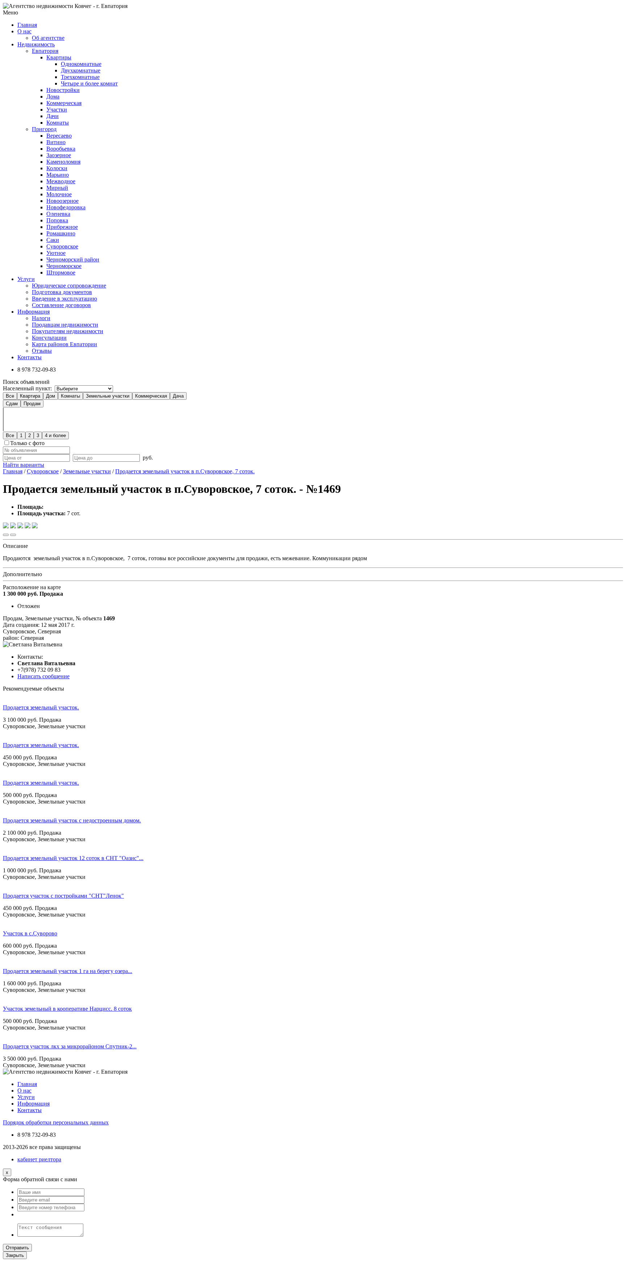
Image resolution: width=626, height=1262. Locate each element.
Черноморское (64, 266)
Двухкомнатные (80, 70)
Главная (12, 471)
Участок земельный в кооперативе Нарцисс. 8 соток (67, 1009)
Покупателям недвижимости (67, 331)
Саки (52, 240)
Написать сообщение (43, 676)
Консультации (49, 338)
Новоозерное (62, 201)
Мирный (57, 188)
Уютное (56, 253)
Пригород (44, 129)
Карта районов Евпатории (64, 344)
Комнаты (57, 123)
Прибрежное (62, 227)
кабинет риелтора (39, 1159)
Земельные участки (107, 396)
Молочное (59, 194)
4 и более (55, 435)
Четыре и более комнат (89, 83)
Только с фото (27, 443)
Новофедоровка (65, 207)
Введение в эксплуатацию (64, 298)
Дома (52, 96)
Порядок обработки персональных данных (56, 1122)
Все (10, 396)
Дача (178, 396)
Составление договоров (61, 305)
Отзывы (42, 351)
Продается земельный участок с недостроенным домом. (72, 820)
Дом (50, 396)
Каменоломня (63, 162)
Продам (32, 403)
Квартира (30, 396)
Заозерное (58, 155)
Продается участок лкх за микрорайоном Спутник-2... (70, 1046)
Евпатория (45, 51)
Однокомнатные (81, 64)
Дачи (52, 116)
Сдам (12, 403)
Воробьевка (60, 149)
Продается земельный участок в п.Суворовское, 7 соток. (185, 471)
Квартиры (58, 57)
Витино (56, 142)
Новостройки (63, 90)
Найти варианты (23, 465)
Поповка (57, 220)
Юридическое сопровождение (69, 285)
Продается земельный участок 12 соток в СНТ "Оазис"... (73, 858)
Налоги (41, 318)
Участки (56, 109)
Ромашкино (60, 233)
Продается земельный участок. (41, 707)
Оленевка (58, 214)
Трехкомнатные (80, 77)
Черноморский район (72, 259)
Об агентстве (48, 38)
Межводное (60, 181)
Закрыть (15, 1255)
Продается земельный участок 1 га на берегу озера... (67, 971)
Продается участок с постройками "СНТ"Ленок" (63, 896)
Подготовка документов (62, 292)
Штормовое (60, 272)
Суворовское (62, 246)
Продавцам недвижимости (65, 325)
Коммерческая (64, 103)
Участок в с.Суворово (30, 933)
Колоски (56, 168)
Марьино (57, 175)
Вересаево (59, 136)
